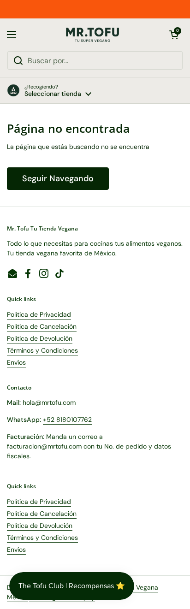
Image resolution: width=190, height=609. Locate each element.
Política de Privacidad (39, 314)
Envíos (16, 362)
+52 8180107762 (67, 419)
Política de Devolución (39, 338)
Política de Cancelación (42, 326)
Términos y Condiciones (42, 350)
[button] (174, 34)
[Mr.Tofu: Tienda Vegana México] (92, 35)
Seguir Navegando (58, 178)
